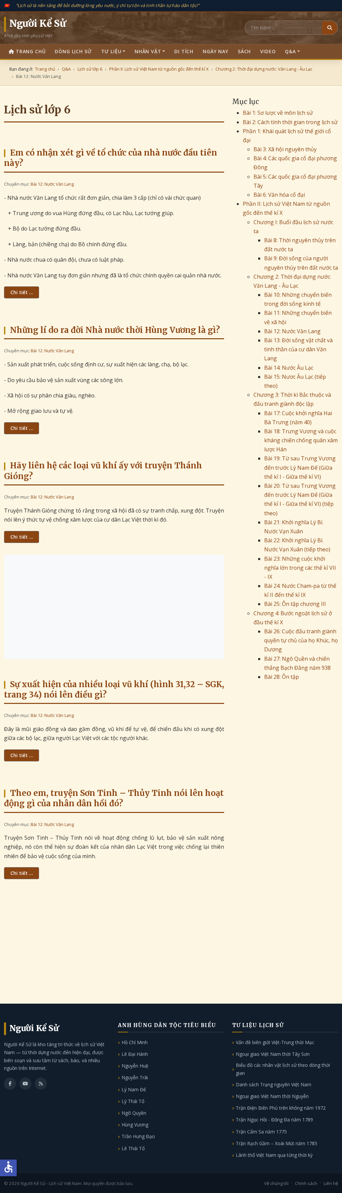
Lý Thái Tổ (133, 1101)
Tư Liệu (111, 51)
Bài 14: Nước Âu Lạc (288, 367)
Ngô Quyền (134, 1113)
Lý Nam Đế (134, 1089)
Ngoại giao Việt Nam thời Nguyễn (272, 1096)
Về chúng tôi (276, 1183)
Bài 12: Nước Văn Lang (52, 184)
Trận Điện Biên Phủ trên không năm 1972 (281, 1108)
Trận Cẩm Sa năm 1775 (261, 1131)
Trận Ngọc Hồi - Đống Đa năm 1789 (274, 1119)
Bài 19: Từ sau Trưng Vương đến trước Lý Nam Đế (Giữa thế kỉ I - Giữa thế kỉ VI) (300, 467)
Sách (244, 51)
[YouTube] (25, 1084)
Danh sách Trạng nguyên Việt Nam (273, 1084)
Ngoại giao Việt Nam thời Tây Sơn (273, 1054)
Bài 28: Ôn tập (281, 676)
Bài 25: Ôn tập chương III (295, 604)
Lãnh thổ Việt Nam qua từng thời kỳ (274, 1155)
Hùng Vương (135, 1124)
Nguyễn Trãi (135, 1077)
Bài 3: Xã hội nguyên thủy (285, 149)
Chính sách (306, 1183)
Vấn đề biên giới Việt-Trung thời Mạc (275, 1042)
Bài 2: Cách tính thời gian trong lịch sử (290, 122)
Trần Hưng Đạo (138, 1136)
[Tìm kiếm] (329, 27)
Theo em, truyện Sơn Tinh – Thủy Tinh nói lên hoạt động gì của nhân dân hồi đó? (114, 798)
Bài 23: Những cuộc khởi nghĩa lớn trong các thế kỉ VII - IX (300, 567)
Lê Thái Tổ (133, 1148)
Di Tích (183, 51)
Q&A (290, 51)
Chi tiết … (21, 292)
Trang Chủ (31, 51)
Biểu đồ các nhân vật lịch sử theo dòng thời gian (283, 1069)
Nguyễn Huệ (135, 1066)
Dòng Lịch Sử (73, 51)
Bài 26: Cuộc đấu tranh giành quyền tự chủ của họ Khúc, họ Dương (301, 640)
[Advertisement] (114, 607)
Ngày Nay (215, 51)
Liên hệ (331, 1183)
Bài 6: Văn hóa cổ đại (279, 194)
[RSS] (41, 1084)
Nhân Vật (148, 51)
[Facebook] (10, 1084)
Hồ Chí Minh (135, 1042)
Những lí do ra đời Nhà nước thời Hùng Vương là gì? (115, 330)
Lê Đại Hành (135, 1054)
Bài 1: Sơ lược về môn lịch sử (278, 112)
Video (268, 51)
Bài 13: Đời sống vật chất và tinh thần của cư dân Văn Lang (298, 349)
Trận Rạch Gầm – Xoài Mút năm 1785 (276, 1143)
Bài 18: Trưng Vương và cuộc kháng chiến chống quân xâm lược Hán (301, 440)
